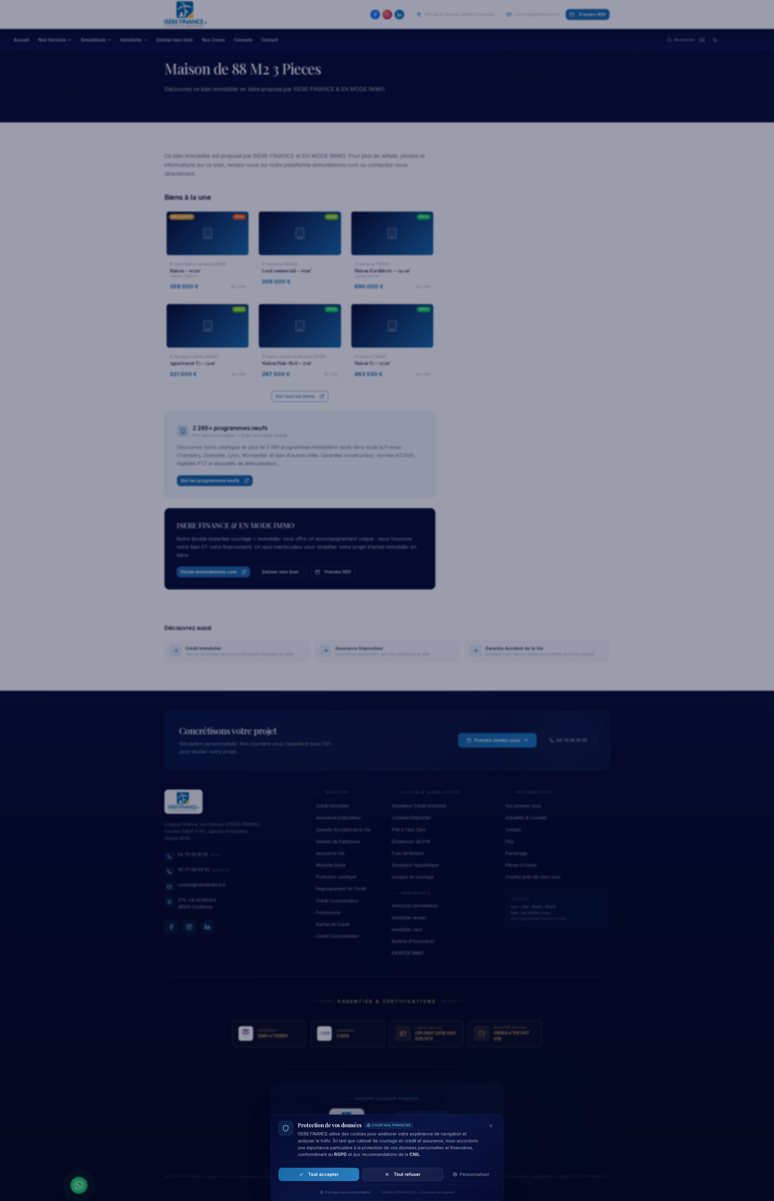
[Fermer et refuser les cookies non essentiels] (491, 1126)
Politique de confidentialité (347, 1192)
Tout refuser (407, 1174)
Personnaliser (474, 1174)
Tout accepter (323, 1174)
